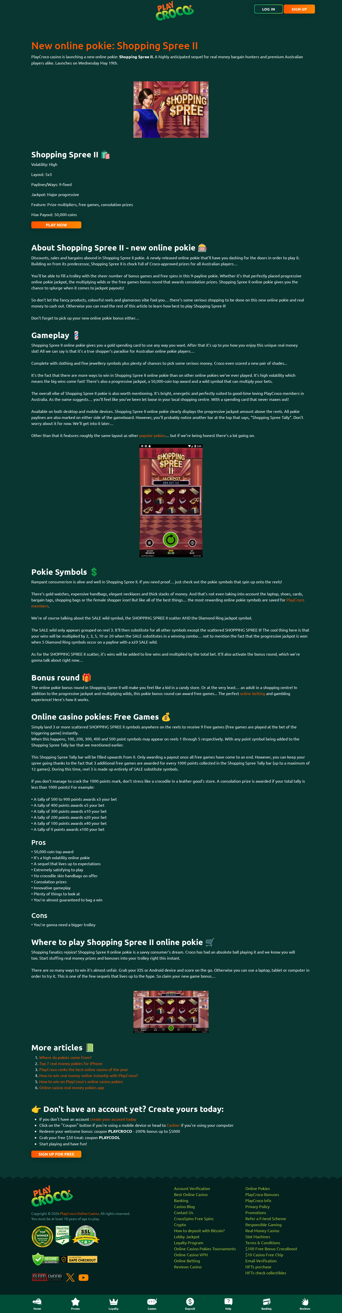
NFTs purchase (258, 1266)
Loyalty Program (188, 1242)
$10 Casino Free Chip (264, 1254)
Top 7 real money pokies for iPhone (70, 1063)
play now (56, 224)
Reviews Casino (188, 1266)
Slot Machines (257, 1236)
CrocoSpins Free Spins (194, 1218)
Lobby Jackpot (187, 1236)
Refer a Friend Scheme (265, 1218)
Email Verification (261, 1260)
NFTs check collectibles (265, 1272)
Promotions (255, 1212)
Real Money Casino (262, 1230)
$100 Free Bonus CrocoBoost (271, 1248)
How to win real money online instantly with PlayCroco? (88, 1075)
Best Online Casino (191, 1194)
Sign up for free (56, 1154)
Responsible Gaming (263, 1224)
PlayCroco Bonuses (262, 1194)
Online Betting (187, 1260)
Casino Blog (184, 1206)
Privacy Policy (257, 1206)
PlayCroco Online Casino (79, 1213)
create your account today (113, 1118)
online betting (252, 693)
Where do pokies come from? (65, 1057)
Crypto (180, 1224)
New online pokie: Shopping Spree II (114, 45)
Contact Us (183, 1212)
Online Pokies (257, 1188)
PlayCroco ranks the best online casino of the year (83, 1069)
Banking (181, 1200)
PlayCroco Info (258, 1200)
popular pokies (152, 435)
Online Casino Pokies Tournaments (205, 1248)
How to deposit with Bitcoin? (199, 1230)
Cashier (173, 1125)
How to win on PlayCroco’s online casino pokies (81, 1081)
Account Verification (192, 1188)
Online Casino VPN (191, 1254)
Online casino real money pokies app (72, 1087)
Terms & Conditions (262, 1242)
